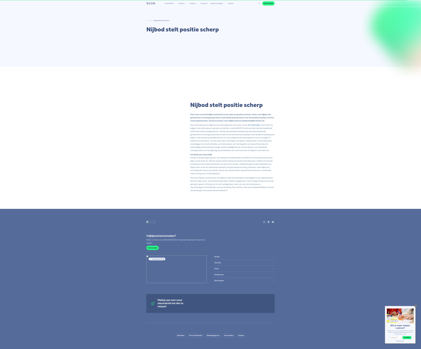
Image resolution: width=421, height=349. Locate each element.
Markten (192, 3)
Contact (231, 3)
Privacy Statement (195, 335)
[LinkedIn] (268, 222)
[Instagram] (264, 222)
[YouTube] (273, 222)
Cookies (241, 335)
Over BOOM (169, 3)
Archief (151, 20)
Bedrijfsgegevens (213, 335)
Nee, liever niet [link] (400, 341)
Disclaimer (181, 335)
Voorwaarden (229, 335)
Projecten (204, 3)
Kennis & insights (217, 3)
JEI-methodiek (254, 125)
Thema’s (181, 3)
